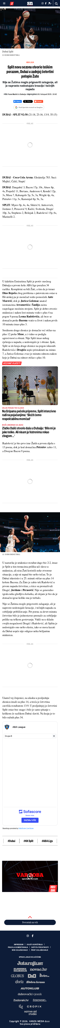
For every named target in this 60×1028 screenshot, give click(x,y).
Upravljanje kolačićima (30, 957)
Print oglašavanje (39, 950)
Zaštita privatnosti (40, 947)
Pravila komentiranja (18, 947)
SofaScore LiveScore (26, 828)
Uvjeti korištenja (35, 945)
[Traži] (56, 4)
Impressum (18, 945)
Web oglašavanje (20, 950)
